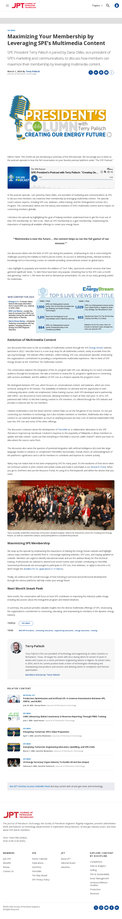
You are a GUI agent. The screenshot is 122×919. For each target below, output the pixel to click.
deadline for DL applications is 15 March (43, 568)
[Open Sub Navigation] (102, 5)
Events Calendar (39, 859)
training (94, 631)
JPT (63, 853)
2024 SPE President (26, 631)
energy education (82, 631)
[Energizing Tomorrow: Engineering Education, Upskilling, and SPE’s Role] (13, 747)
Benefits (7, 863)
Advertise (65, 867)
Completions (96, 861)
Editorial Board (68, 863)
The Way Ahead (39, 875)
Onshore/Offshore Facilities (99, 884)
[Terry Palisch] (16, 648)
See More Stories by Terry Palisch (42, 674)
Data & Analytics (98, 866)
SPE (34, 853)
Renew (6, 867)
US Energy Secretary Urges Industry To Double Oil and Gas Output (56, 762)
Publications (38, 863)
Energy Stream (96, 347)
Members (9, 853)
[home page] (24, 5)
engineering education (63, 631)
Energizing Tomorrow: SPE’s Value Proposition (46, 731)
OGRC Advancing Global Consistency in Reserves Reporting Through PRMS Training (64, 716)
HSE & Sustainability (99, 874)
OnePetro (36, 867)
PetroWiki (62, 429)
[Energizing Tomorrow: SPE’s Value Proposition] (13, 732)
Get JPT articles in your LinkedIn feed (30, 786)
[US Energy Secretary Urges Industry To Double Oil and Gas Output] (13, 762)
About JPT (66, 859)
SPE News (11, 30)
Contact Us (8, 871)
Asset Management (99, 878)
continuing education (44, 631)
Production (95, 889)
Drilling (93, 870)
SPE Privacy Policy (40, 879)
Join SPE (7, 859)
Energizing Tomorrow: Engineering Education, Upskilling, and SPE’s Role (59, 747)
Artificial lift (29, 695)
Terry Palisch (34, 646)
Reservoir (94, 893)
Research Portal (98, 467)
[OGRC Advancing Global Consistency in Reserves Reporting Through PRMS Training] (13, 717)
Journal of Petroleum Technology (21, 74)
